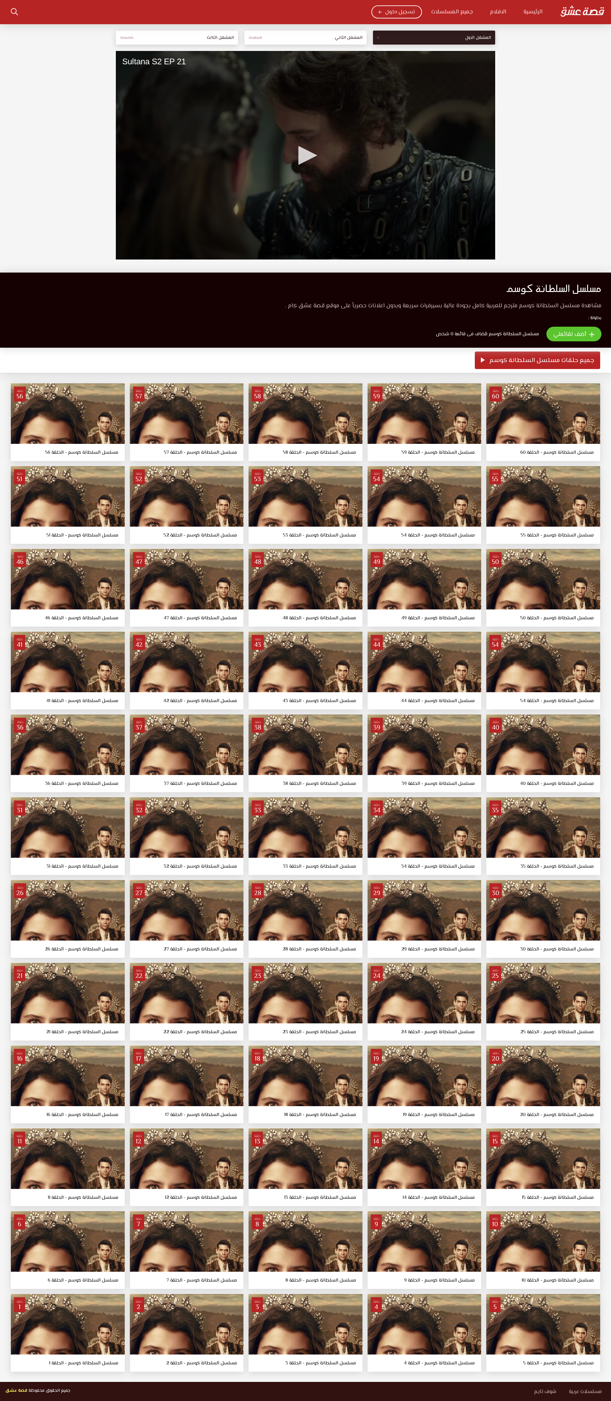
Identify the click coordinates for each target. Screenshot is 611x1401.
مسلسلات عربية (585, 1392)
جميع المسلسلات (452, 12)
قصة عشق (16, 1390)
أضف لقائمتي (570, 334)
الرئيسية (533, 12)
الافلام (498, 12)
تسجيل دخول (400, 12)
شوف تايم (545, 1392)
